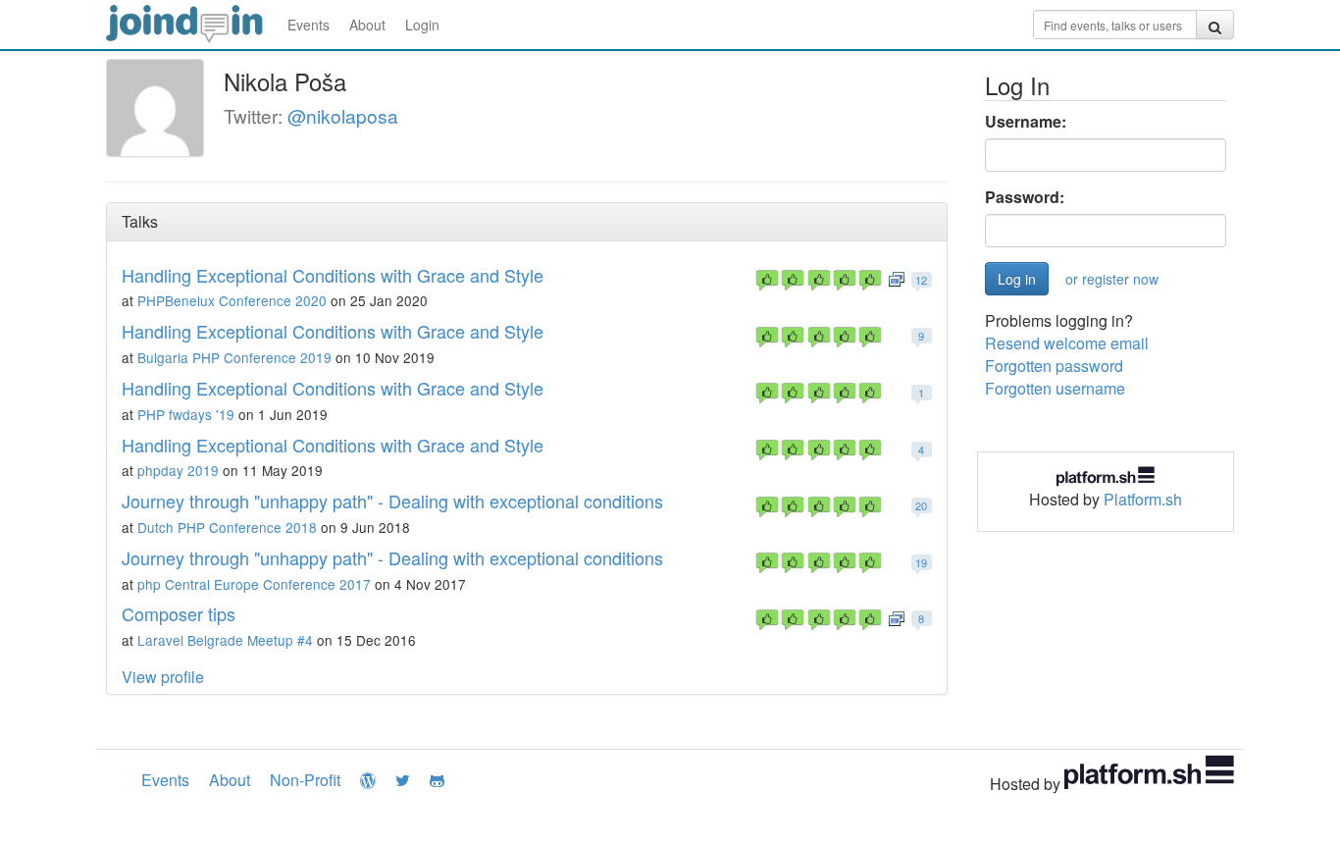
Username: (1025, 121)
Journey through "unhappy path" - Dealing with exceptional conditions (392, 500)
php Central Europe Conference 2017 (254, 584)
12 (921, 280)
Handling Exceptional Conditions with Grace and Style (332, 275)
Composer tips (178, 613)
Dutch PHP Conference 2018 (227, 527)
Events (308, 24)
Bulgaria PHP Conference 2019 (234, 357)
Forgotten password (1054, 365)
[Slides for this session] (896, 278)
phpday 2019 (178, 470)
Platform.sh (1143, 499)
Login (422, 24)
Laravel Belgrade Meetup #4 (225, 640)
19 (921, 562)
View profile (163, 676)
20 (921, 505)
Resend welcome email (1067, 343)
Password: (1024, 197)
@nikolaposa (342, 115)
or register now (1112, 279)
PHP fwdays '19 (185, 414)
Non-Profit (305, 779)
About (367, 24)
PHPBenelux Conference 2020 (232, 300)
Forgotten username (1055, 388)
